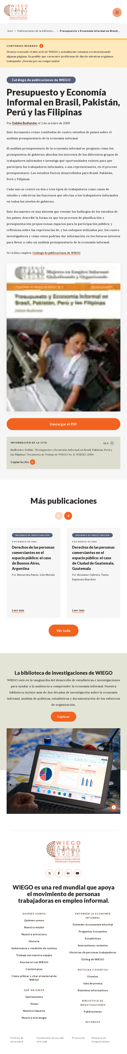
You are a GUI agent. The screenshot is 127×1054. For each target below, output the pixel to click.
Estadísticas (93, 938)
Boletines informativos (93, 990)
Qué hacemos (34, 990)
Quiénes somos (34, 913)
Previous (59, 516)
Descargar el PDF (42, 424)
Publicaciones (93, 1011)
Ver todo (64, 631)
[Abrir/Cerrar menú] (117, 12)
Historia (34, 941)
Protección (78, 1037)
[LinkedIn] (68, 873)
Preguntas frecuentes (93, 931)
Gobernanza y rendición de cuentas (34, 948)
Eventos (92, 976)
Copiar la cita (20, 462)
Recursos (92, 1022)
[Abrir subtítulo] (114, 807)
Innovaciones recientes (93, 945)
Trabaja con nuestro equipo (34, 955)
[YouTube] (77, 873)
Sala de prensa (92, 983)
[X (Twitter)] (50, 873)
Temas (34, 1003)
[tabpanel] (63, 771)
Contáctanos (34, 969)
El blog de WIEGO (93, 959)
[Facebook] (59, 873)
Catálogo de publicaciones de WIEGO (56, 252)
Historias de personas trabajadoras (92, 952)
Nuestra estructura (34, 934)
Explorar (63, 716)
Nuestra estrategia (34, 1017)
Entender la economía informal (93, 915)
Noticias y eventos (93, 969)
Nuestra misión (34, 927)
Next (68, 516)
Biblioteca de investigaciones (93, 1002)
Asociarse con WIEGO (34, 962)
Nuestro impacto (34, 1010)
